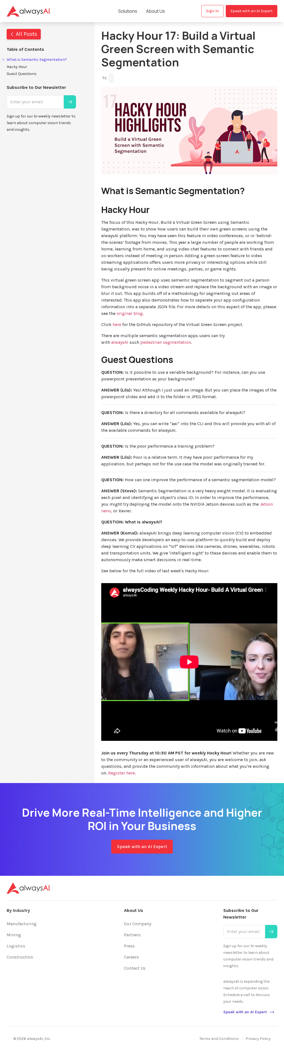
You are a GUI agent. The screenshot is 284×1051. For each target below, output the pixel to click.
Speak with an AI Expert (251, 11)
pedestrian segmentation (165, 342)
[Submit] (70, 102)
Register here (121, 773)
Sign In (212, 11)
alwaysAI (120, 342)
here (117, 324)
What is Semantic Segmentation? (37, 59)
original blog (129, 313)
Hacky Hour (17, 66)
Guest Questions (22, 73)
